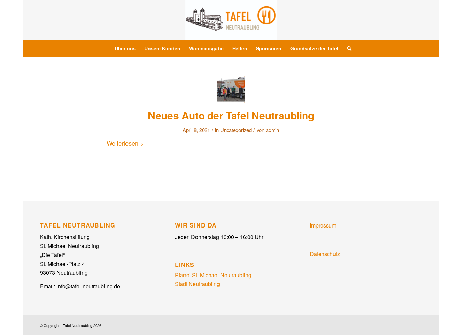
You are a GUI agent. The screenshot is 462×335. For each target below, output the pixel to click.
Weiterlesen (122, 143)
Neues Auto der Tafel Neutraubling (231, 115)
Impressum (323, 225)
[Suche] (347, 48)
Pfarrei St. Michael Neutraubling (213, 275)
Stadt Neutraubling (197, 284)
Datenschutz (325, 254)
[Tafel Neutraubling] (231, 20)
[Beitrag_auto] (231, 89)
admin (272, 130)
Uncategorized (236, 130)
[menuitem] (125, 48)
